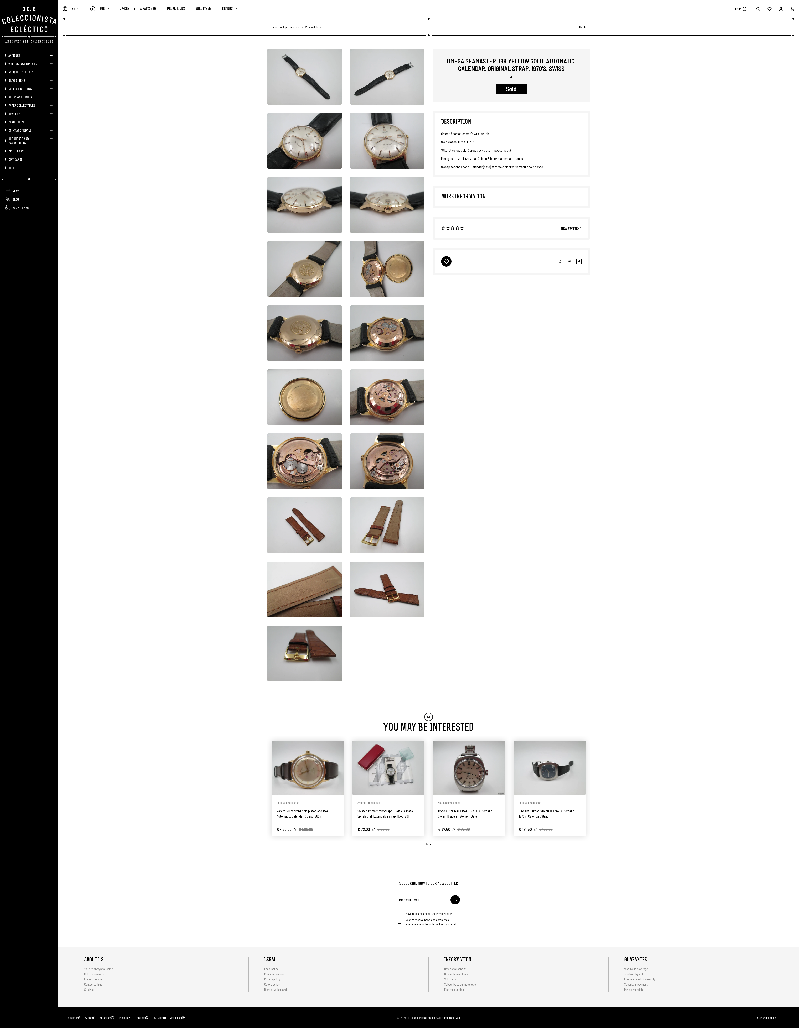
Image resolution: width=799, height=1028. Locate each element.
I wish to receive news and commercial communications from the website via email (430, 922)
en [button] (73, 9)
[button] (744, 8)
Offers (124, 9)
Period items (16, 122)
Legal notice (271, 969)
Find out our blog (454, 989)
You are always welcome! (99, 969)
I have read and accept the (428, 913)
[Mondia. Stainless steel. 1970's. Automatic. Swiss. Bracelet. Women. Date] (469, 768)
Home (275, 27)
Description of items (456, 974)
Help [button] (11, 168)
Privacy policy (272, 979)
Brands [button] (227, 9)
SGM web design (766, 1017)
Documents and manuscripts (18, 140)
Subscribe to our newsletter (460, 984)
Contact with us (93, 984)
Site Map (89, 989)
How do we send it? (455, 969)
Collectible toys (20, 89)
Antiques (14, 55)
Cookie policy (272, 984)
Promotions (176, 9)
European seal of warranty (639, 979)
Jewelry (14, 113)
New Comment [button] (571, 228)
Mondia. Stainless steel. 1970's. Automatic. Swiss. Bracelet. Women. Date (465, 813)
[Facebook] (569, 261)
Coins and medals (19, 130)
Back (582, 27)
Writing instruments (22, 64)
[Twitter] (579, 261)
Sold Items (203, 9)
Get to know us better (96, 974)
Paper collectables (21, 105)
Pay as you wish (633, 989)
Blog (15, 199)
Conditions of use (274, 974)
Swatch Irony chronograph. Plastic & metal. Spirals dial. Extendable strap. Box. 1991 (385, 813)
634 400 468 (20, 207)
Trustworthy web (634, 974)
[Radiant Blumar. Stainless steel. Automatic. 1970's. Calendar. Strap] (550, 768)
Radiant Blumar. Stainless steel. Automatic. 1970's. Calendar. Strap (547, 813)
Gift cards (15, 159)
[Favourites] (769, 8)
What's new (148, 9)
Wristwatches (313, 27)
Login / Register (93, 979)
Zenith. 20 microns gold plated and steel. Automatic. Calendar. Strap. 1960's (303, 813)
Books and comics (20, 97)
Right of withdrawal (275, 989)
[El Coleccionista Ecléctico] (29, 25)
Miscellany (16, 151)
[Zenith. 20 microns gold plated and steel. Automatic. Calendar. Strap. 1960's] (308, 768)
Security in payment (636, 984)
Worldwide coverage (636, 969)
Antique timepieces (21, 72)
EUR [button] (98, 8)
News (16, 191)
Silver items (16, 80)
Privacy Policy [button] (444, 913)
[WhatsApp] (560, 261)
